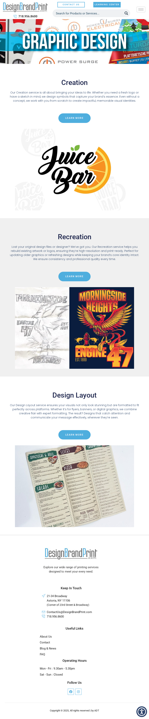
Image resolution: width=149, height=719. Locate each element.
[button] (141, 711)
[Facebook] (71, 692)
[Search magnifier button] (126, 13)
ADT (96, 710)
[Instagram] (78, 692)
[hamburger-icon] (141, 9)
